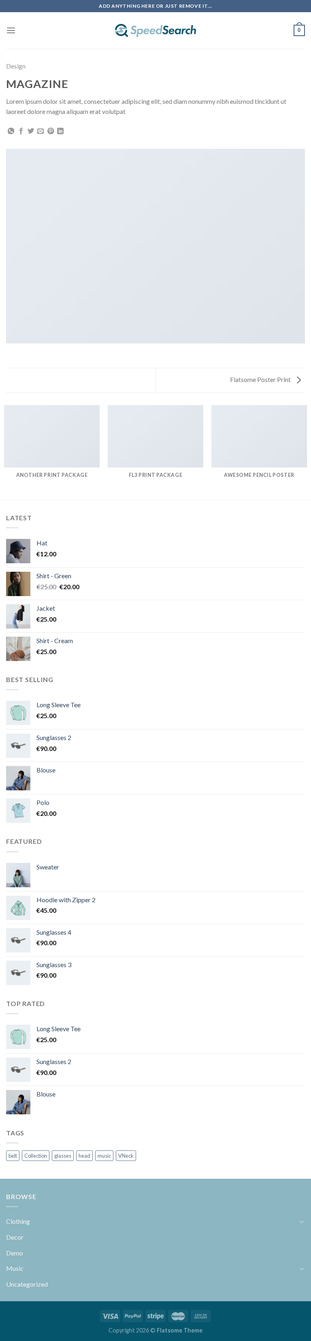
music (104, 1155)
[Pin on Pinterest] (50, 131)
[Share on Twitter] (31, 131)
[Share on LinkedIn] (60, 131)
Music (14, 1268)
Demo (14, 1253)
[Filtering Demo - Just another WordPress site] (155, 30)
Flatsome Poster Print (261, 379)
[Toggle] (301, 1221)
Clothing (18, 1221)
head (84, 1155)
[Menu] (11, 30)
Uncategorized (27, 1284)
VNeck (126, 1155)
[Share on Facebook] (21, 131)
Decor (14, 1237)
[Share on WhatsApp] (11, 131)
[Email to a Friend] (40, 131)
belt (13, 1155)
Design (16, 66)
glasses (62, 1155)
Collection (35, 1155)
